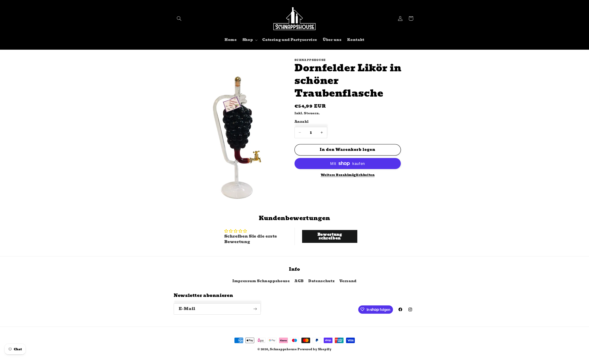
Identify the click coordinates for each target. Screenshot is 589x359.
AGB (299, 281)
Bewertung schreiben (330, 236)
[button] (179, 18)
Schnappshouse (283, 349)
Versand (348, 281)
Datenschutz (321, 281)
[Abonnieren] (255, 308)
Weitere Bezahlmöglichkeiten (348, 175)
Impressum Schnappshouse (261, 281)
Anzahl (301, 121)
